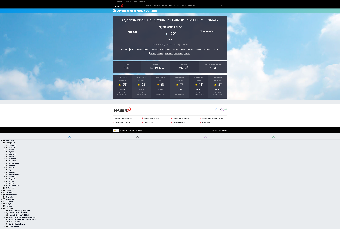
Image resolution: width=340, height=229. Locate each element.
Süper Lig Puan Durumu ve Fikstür (22, 219)
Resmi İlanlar (156, 6)
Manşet (148, 6)
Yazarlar (164, 6)
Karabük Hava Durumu (151, 118)
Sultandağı (178, 53)
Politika (12, 165)
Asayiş (12, 147)
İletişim (9, 206)
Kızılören (215, 49)
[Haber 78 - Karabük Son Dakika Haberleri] (122, 109)
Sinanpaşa (168, 53)
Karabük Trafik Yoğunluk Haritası (212, 118)
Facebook (119, 1)
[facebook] (69, 136)
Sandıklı (160, 53)
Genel (11, 156)
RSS (116, 130)
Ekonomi (12, 154)
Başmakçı (124, 49)
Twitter (127, 1)
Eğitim (11, 152)
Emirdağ (175, 49)
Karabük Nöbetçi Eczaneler (123, 118)
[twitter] (137, 136)
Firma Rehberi (11, 195)
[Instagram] (222, 109)
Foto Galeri (10, 188)
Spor (11, 170)
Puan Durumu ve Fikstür (122, 122)
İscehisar (207, 49)
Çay (146, 49)
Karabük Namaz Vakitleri (181, 118)
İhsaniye (198, 49)
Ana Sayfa (10, 141)
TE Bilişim (224, 130)
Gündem (12, 159)
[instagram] (205, 136)
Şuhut (187, 53)
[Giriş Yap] (224, 6)
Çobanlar (154, 49)
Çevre (11, 150)
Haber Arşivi (206, 122)
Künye (184, 6)
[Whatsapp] (225, 109)
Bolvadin (140, 49)
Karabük (12, 161)
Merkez (152, 53)
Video (8, 190)
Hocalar (190, 49)
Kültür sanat (14, 163)
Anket (178, 6)
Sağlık (11, 168)
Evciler (183, 49)
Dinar (168, 49)
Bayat (132, 49)
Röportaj (172, 6)
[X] (219, 109)
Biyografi (10, 199)
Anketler (9, 201)
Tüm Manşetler (149, 122)
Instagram (134, 1)
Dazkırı (162, 49)
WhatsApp (142, 1)
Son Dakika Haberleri (179, 122)
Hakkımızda (191, 6)
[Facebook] (215, 109)
